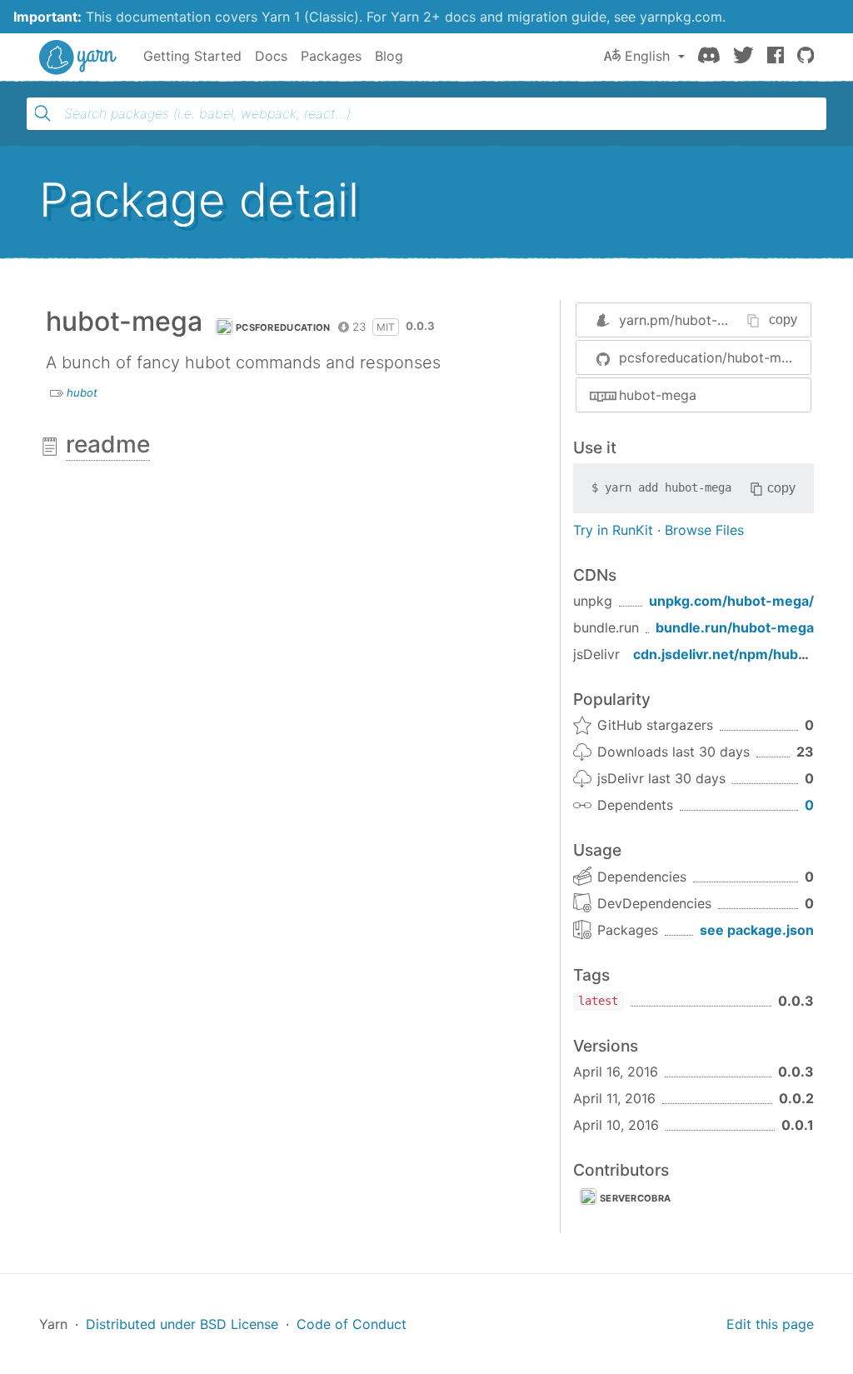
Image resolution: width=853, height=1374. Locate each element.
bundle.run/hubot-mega (735, 627)
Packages (331, 55)
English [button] (647, 55)
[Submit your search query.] (42, 113)
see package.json (757, 930)
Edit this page (770, 1324)
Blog (389, 55)
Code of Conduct (352, 1324)
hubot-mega (657, 395)
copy (783, 319)
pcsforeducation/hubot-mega (712, 357)
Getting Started (192, 55)
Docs (271, 55)
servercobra (635, 1198)
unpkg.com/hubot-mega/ (731, 600)
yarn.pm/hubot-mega (685, 320)
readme (108, 444)
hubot (82, 392)
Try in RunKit (613, 530)
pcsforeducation (283, 327)
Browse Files (704, 530)
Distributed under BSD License (182, 1324)
